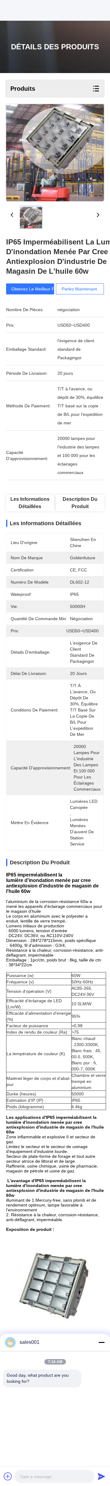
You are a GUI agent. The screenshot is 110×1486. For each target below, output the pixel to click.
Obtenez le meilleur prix (35, 288)
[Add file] (8, 1476)
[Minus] (101, 1342)
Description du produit (80, 503)
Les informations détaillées (30, 503)
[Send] (101, 1476)
